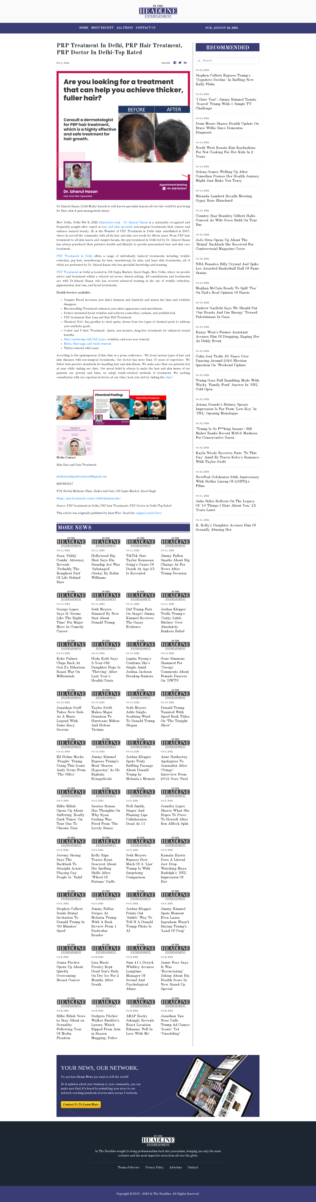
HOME (83, 27)
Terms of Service (129, 1167)
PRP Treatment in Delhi (74, 256)
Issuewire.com (110, 222)
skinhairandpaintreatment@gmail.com (82, 476)
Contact (193, 1167)
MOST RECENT (102, 27)
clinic (168, 377)
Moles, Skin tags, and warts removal (87, 343)
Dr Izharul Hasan (136, 222)
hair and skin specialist (117, 227)
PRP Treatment (67, 272)
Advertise (175, 1167)
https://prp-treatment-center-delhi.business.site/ (89, 498)
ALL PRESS (124, 27)
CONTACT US (145, 27)
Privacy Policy (154, 1167)
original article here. (149, 513)
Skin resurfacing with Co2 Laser (85, 339)
